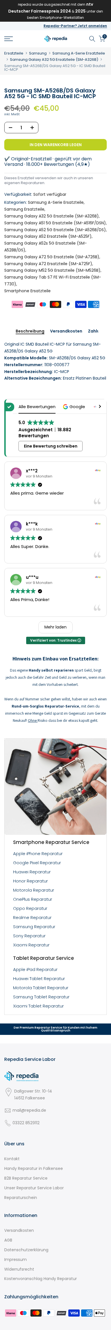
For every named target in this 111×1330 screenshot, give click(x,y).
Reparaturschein (20, 1197)
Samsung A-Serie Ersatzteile (78, 53)
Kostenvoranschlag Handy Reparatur (40, 1278)
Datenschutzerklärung (26, 1250)
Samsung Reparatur (34, 927)
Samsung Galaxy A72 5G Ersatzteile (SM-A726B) (51, 257)
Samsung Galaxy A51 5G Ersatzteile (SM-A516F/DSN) (55, 223)
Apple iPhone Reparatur (38, 854)
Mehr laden (55, 627)
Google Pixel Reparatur (37, 863)
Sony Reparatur (29, 936)
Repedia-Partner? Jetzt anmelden (75, 25)
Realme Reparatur (32, 917)
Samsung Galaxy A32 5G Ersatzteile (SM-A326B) (54, 59)
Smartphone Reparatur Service (51, 842)
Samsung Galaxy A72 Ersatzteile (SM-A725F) (48, 264)
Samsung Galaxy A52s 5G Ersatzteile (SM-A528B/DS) (45, 246)
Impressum (15, 1259)
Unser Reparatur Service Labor (34, 1188)
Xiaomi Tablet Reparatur (38, 1006)
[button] (74, 406)
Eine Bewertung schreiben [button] (50, 446)
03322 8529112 (26, 1123)
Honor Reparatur (30, 881)
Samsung (38, 53)
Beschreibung (30, 331)
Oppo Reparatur (30, 908)
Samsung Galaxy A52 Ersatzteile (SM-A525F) (48, 236)
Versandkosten (66, 331)
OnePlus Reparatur (32, 899)
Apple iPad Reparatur (35, 969)
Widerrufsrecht (19, 1269)
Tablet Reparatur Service (43, 958)
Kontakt (12, 1159)
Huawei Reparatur (32, 872)
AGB (8, 1240)
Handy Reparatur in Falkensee (33, 1168)
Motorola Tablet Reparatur (40, 988)
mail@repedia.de (29, 1110)
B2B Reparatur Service (26, 1178)
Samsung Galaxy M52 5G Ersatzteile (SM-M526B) (52, 270)
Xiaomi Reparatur (31, 945)
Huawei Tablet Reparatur (39, 979)
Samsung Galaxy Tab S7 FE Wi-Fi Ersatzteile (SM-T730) (52, 280)
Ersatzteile (13, 53)
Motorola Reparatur (33, 890)
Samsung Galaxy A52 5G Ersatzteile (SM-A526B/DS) (55, 230)
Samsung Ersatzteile (24, 209)
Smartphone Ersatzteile (27, 291)
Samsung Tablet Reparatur (41, 997)
